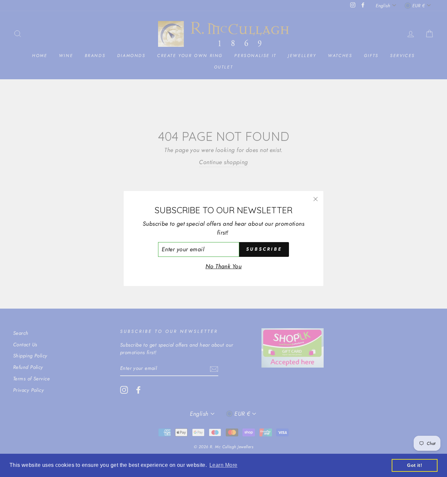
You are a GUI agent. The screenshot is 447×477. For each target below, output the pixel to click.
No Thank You (223, 266)
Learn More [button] (223, 465)
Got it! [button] (414, 465)
